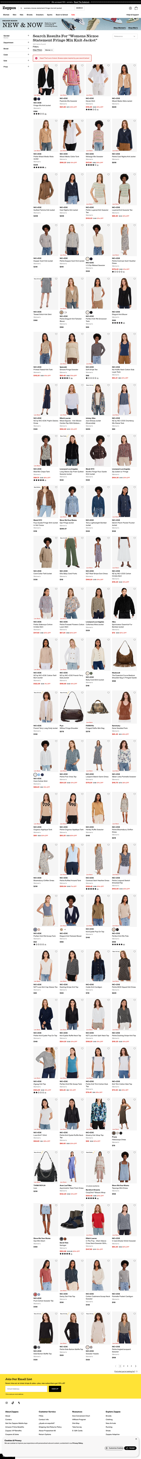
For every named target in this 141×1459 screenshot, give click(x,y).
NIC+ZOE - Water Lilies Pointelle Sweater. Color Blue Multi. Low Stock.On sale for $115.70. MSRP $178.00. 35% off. (124, 763)
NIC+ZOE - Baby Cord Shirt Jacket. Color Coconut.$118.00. (98, 662)
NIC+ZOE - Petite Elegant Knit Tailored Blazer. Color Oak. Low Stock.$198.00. (72, 302)
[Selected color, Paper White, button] (35, 775)
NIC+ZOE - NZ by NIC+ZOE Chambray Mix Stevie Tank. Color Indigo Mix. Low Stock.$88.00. (124, 406)
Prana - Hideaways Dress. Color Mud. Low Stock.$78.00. (124, 1122)
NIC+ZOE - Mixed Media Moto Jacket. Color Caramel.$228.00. (124, 89)
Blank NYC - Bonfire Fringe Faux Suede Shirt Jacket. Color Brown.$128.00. (98, 457)
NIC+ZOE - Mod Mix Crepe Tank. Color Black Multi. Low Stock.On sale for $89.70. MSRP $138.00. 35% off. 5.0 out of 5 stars (45, 457)
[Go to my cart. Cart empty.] (136, 8)
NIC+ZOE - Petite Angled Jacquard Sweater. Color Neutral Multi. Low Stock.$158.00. (124, 1336)
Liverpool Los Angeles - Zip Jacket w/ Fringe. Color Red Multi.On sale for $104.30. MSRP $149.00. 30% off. (124, 457)
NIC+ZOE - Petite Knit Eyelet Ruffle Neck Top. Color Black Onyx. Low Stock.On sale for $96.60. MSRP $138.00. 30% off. (72, 1122)
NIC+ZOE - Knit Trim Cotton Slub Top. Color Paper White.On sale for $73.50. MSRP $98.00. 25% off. (124, 1070)
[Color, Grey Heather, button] (91, 1347)
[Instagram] (6, 1402)
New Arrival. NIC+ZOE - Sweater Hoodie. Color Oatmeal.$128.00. (98, 1336)
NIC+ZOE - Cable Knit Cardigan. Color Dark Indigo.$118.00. (98, 971)
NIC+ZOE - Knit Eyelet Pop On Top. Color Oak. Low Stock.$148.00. (98, 920)
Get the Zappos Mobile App (16, 1423)
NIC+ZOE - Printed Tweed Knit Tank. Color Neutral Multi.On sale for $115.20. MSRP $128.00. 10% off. (45, 355)
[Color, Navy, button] (39, 99)
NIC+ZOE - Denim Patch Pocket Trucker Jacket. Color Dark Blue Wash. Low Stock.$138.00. (124, 508)
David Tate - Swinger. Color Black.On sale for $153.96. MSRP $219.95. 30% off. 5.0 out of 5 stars (72, 1229)
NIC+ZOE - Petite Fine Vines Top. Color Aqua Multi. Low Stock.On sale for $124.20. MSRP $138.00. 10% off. (72, 763)
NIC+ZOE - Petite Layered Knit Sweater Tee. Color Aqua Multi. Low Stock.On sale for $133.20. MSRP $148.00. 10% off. (98, 196)
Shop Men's (133, 28)
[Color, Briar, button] (91, 673)
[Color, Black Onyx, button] (65, 312)
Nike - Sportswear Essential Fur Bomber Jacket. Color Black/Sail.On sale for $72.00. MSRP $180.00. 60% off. (124, 610)
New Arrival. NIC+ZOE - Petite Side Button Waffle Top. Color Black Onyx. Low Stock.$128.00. (72, 1336)
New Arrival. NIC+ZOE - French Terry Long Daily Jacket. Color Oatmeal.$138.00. (45, 712)
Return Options (45, 1434)
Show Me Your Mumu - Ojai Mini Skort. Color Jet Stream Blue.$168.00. (45, 1229)
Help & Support (132, 15)
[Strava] (19, 1402)
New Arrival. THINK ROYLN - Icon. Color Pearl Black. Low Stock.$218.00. (45, 1175)
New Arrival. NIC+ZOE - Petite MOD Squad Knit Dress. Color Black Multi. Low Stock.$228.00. (124, 971)
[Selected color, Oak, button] (61, 312)
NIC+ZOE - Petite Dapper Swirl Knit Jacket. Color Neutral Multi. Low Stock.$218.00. (72, 248)
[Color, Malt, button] (39, 929)
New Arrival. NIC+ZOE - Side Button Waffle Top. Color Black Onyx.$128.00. (45, 1336)
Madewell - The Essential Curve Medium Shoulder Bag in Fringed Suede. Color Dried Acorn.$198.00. (124, 662)
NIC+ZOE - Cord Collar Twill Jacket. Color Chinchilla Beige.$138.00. (45, 559)
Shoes (108, 1431)
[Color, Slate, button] (39, 1347)
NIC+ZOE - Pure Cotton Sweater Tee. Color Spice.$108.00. (45, 1283)
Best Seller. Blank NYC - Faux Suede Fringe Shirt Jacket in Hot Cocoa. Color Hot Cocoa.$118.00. (45, 508)
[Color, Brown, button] (65, 1239)
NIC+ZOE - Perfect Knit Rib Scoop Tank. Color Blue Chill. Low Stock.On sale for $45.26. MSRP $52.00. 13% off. (72, 1070)
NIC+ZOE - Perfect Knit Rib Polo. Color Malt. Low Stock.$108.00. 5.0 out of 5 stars (124, 920)
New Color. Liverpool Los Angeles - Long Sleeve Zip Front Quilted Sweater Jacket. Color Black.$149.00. (72, 457)
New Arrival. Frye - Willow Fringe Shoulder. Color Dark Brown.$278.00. (72, 712)
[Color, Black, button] (121, 1133)
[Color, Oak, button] (61, 929)
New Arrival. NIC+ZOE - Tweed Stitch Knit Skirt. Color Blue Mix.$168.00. (45, 302)
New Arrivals (111, 1423)
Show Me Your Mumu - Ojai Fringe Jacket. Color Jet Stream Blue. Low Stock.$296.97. (72, 508)
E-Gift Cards (77, 1431)
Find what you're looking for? (124, 1371)
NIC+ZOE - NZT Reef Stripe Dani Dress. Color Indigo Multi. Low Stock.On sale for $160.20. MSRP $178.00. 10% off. (98, 559)
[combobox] (46, 8)
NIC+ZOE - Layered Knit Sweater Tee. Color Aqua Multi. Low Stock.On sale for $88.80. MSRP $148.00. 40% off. (124, 196)
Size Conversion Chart (81, 1416)
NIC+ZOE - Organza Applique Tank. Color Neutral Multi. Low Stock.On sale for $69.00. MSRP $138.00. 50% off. (45, 815)
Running (109, 1427)
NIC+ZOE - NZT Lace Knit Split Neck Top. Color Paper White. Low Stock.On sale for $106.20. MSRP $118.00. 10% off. (98, 1020)
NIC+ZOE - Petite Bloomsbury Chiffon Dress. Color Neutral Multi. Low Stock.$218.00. (124, 815)
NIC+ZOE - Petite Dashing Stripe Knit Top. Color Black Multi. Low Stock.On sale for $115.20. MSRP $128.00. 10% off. (124, 1020)
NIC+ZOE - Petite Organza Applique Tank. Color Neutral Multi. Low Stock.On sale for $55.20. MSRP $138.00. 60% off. (72, 815)
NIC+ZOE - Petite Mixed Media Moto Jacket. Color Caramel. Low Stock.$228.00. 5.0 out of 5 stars (45, 144)
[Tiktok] (12, 1402)
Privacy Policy (77, 1443)
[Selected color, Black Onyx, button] (35, 99)
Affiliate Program (79, 1419)
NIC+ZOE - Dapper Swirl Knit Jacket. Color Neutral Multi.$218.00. (45, 248)
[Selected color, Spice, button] (35, 1294)
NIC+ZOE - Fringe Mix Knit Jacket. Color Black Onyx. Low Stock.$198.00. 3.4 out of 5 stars (45, 89)
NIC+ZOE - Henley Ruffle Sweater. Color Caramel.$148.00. (98, 815)
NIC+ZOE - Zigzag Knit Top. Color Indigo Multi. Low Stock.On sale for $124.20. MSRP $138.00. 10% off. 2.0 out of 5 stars (45, 1070)
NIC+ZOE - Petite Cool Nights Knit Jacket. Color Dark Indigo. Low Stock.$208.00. (124, 144)
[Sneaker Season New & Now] (70, 24)
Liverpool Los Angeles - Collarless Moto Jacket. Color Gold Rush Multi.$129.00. (98, 610)
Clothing (109, 1419)
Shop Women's (120, 28)
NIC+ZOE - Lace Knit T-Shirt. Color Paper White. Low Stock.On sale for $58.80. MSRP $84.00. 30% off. (45, 1122)
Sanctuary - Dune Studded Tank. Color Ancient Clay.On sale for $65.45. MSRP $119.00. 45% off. (124, 712)
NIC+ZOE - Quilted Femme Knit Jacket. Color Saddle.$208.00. (45, 196)
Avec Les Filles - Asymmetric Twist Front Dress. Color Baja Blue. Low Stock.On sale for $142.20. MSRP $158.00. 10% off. (72, 1175)
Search (79, 8)
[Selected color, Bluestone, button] (35, 929)
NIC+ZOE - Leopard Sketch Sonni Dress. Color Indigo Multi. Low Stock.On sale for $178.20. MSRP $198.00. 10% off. (98, 763)
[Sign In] (130, 8)
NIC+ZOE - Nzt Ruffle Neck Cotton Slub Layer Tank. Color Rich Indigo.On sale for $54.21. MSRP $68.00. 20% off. (124, 355)
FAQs (41, 1416)
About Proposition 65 (47, 1431)
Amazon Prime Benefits (14, 1427)
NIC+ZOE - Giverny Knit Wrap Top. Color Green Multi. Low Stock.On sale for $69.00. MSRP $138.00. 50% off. (98, 1122)
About (7, 1416)
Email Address (13, 1389)
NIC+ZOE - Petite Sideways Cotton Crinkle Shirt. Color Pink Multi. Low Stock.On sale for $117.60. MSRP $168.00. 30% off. (45, 610)
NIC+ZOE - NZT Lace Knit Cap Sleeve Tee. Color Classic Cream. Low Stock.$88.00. (45, 971)
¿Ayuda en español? (47, 1423)
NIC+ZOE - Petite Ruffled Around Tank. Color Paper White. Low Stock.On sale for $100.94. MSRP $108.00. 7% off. (72, 866)
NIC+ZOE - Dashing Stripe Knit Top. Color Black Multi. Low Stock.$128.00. (72, 971)
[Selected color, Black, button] (61, 1239)
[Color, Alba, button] (117, 1133)
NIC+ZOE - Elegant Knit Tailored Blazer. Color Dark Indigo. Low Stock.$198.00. (72, 920)
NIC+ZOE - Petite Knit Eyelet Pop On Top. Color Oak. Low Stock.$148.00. (45, 1020)
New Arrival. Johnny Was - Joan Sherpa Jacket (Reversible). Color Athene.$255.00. (98, 406)
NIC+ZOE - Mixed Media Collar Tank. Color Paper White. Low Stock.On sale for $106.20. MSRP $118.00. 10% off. (72, 144)
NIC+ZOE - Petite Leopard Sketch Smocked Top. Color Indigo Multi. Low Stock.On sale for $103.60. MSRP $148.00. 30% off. (124, 866)
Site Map (75, 1423)
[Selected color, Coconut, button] (87, 259)
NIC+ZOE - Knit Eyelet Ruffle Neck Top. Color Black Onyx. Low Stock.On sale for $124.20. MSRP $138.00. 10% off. (72, 1020)
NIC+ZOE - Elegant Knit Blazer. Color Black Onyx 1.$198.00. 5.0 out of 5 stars (124, 302)
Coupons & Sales (12, 1434)
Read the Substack (81, 2)
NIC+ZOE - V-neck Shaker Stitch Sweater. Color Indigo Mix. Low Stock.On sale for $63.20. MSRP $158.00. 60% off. (124, 1229)
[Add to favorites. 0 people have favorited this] (56, 65)
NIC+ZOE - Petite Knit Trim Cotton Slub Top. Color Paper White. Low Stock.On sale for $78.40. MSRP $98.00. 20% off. (98, 1070)
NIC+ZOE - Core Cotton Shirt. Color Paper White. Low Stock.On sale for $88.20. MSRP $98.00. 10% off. (45, 763)
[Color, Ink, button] (42, 775)
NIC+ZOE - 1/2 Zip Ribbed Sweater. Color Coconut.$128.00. (98, 248)
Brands (108, 1416)
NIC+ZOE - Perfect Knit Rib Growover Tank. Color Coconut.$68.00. (98, 302)
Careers (8, 1419)
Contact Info (44, 1419)
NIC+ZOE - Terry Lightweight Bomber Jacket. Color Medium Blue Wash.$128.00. (98, 508)
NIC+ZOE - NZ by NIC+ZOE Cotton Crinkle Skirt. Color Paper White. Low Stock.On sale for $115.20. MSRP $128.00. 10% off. (124, 559)
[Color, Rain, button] (39, 1294)
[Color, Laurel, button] (39, 775)
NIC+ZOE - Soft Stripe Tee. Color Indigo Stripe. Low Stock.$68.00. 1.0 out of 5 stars (98, 355)
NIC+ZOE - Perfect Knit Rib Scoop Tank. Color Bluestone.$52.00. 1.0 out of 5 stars (45, 920)
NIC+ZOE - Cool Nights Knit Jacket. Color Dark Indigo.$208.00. (72, 196)
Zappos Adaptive (113, 1434)
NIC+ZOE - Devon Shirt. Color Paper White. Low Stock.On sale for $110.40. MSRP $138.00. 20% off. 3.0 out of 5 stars (98, 89)
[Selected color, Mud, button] (114, 1133)
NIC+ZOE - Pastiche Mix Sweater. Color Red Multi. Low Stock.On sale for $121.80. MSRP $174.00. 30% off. (72, 89)
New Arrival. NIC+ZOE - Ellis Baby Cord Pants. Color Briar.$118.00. (72, 559)
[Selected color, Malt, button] (114, 929)
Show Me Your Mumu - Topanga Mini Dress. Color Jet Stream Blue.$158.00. (124, 1175)
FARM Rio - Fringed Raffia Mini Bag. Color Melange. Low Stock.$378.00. (98, 712)
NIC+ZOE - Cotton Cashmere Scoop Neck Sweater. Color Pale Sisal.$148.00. (98, 1283)
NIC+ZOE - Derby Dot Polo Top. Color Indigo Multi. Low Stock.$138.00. (72, 1283)
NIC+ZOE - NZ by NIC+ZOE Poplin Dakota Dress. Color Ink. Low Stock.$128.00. (45, 406)
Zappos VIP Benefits (13, 1431)
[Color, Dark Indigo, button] (91, 259)
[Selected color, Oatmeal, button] (87, 1347)
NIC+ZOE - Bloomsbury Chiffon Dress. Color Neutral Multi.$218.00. (45, 866)
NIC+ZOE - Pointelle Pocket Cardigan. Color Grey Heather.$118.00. (124, 1283)
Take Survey (77, 1427)
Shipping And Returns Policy (50, 1427)
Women (48, 50)
